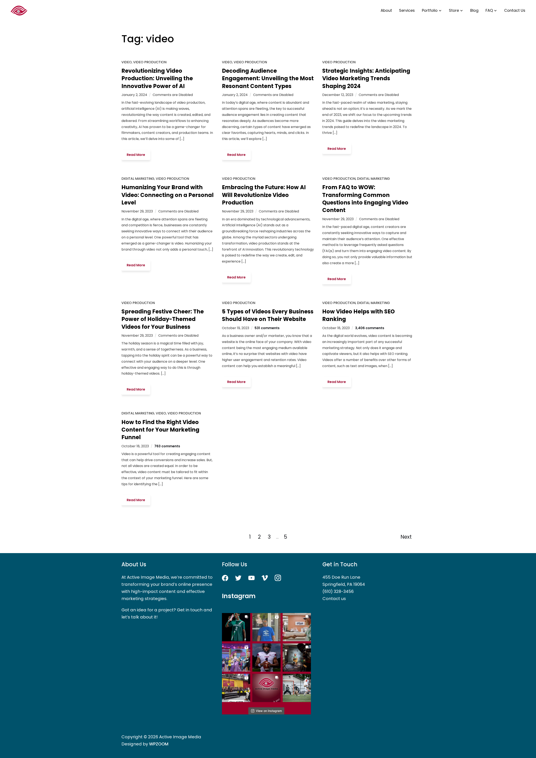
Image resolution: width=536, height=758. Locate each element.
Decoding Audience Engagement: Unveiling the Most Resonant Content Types (268, 78)
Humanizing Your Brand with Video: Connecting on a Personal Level (167, 195)
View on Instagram (269, 711)
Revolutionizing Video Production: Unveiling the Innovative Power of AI (157, 78)
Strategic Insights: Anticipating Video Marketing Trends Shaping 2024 (366, 78)
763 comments (167, 446)
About (386, 10)
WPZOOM (159, 744)
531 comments (267, 328)
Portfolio (430, 10)
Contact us (334, 598)
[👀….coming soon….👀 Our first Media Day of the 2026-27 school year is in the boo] (266, 657)
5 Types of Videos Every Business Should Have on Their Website (267, 315)
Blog (474, 10)
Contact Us (514, 10)
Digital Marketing (137, 178)
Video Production (149, 62)
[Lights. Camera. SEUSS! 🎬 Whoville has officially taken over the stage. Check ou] (236, 657)
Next (406, 536)
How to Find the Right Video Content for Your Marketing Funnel (160, 429)
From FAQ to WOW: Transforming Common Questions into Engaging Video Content (365, 199)
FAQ (489, 10)
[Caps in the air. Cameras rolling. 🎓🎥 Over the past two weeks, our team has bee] (236, 688)
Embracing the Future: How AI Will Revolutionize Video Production (264, 195)
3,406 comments (369, 328)
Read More (136, 154)
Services (407, 10)
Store (454, 10)
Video (126, 62)
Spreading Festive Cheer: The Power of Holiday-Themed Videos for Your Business (162, 319)
